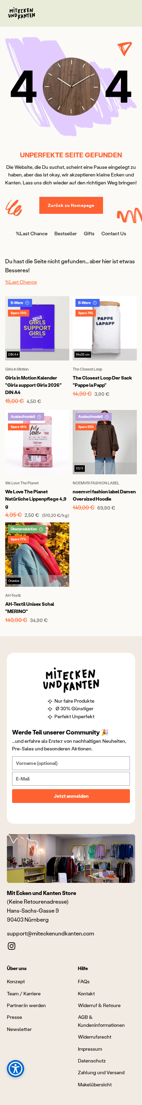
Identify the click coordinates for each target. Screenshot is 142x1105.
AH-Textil (13, 595)
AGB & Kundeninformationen (101, 1021)
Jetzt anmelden (71, 796)
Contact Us (113, 233)
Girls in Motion (17, 369)
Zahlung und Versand (101, 1072)
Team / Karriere (24, 993)
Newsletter (19, 1029)
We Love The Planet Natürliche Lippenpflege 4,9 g (36, 498)
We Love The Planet (22, 483)
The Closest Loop (87, 369)
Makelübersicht (95, 1084)
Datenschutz (92, 1060)
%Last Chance (32, 233)
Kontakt (86, 993)
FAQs (84, 981)
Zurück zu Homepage (71, 205)
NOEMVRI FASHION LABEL (96, 483)
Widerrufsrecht (94, 1036)
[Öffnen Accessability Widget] (15, 1068)
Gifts (89, 233)
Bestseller (65, 233)
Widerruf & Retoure (99, 1005)
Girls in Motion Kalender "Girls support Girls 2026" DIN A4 (33, 384)
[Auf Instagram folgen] (11, 946)
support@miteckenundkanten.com (50, 933)
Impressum (90, 1048)
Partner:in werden (26, 1005)
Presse (14, 1017)
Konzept (16, 981)
